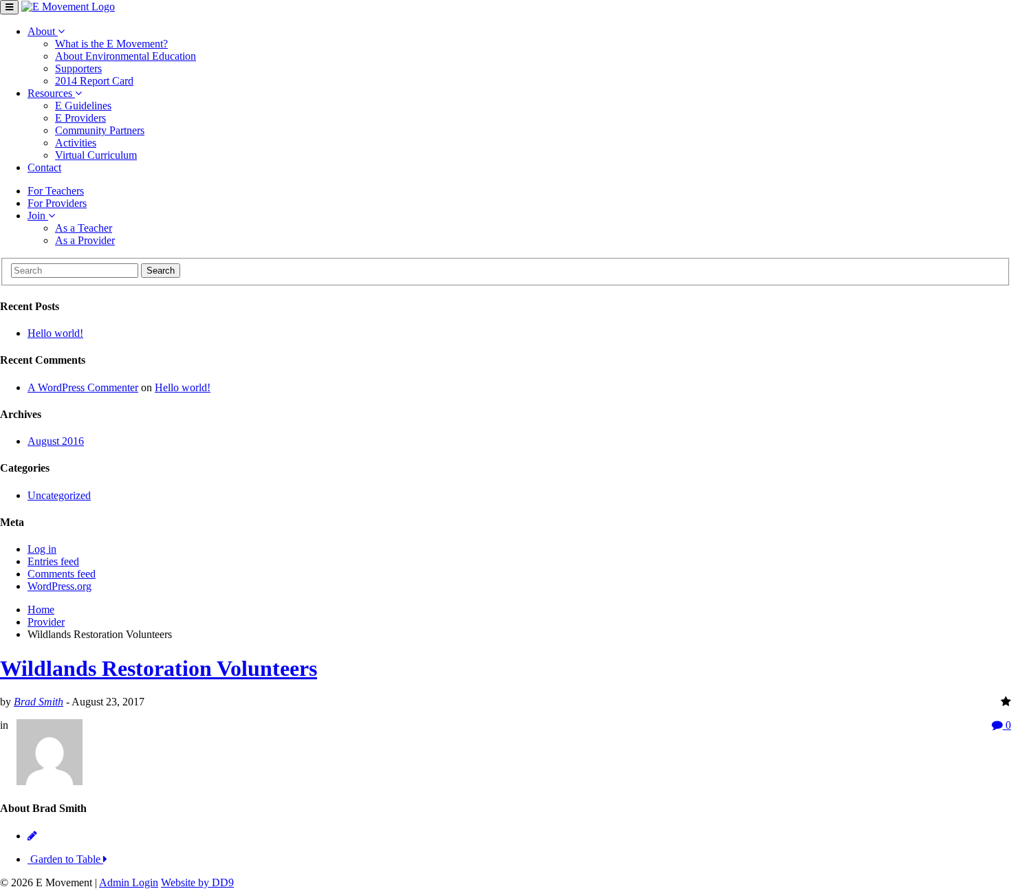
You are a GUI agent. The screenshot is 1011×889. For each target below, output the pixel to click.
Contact (44, 167)
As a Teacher (83, 228)
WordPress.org (59, 586)
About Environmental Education (125, 56)
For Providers (57, 203)
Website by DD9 (197, 882)
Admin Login (128, 882)
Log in (42, 549)
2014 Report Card (94, 81)
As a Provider (85, 240)
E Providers (80, 118)
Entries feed (53, 561)
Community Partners (99, 130)
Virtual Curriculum (96, 155)
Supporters (78, 68)
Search (160, 270)
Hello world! (55, 333)
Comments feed (62, 574)
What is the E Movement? (111, 44)
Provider (46, 622)
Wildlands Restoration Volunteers (158, 668)
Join (38, 215)
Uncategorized (59, 495)
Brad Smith (38, 701)
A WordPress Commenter (83, 387)
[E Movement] (68, 6)
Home (41, 609)
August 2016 (56, 441)
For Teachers (56, 191)
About (43, 31)
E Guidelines (83, 105)
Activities (75, 143)
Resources (51, 93)
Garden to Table (65, 859)
